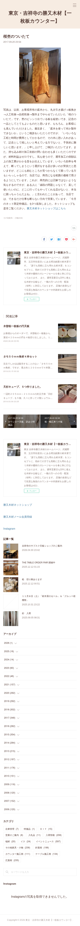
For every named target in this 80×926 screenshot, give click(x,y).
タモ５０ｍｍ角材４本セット (20, 356)
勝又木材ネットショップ (17, 504)
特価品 (29, 828)
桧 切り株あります (32, 579)
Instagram (9, 528)
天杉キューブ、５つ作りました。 (22, 386)
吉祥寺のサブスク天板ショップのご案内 (42, 545)
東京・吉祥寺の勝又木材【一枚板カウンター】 (40, 17)
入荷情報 (54, 834)
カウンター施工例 (17, 853)
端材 (10, 841)
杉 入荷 (26, 613)
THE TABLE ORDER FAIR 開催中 (38, 562)
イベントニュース (48, 841)
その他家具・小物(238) (13, 218)
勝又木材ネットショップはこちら (46, 208)
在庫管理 (12, 828)
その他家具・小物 (17, 847)
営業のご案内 (14, 834)
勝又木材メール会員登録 (17, 516)
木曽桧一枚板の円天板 (16, 326)
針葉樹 (42, 847)
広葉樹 (12, 860)
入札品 (34, 834)
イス (26, 841)
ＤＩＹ (46, 828)
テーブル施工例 (46, 853)
